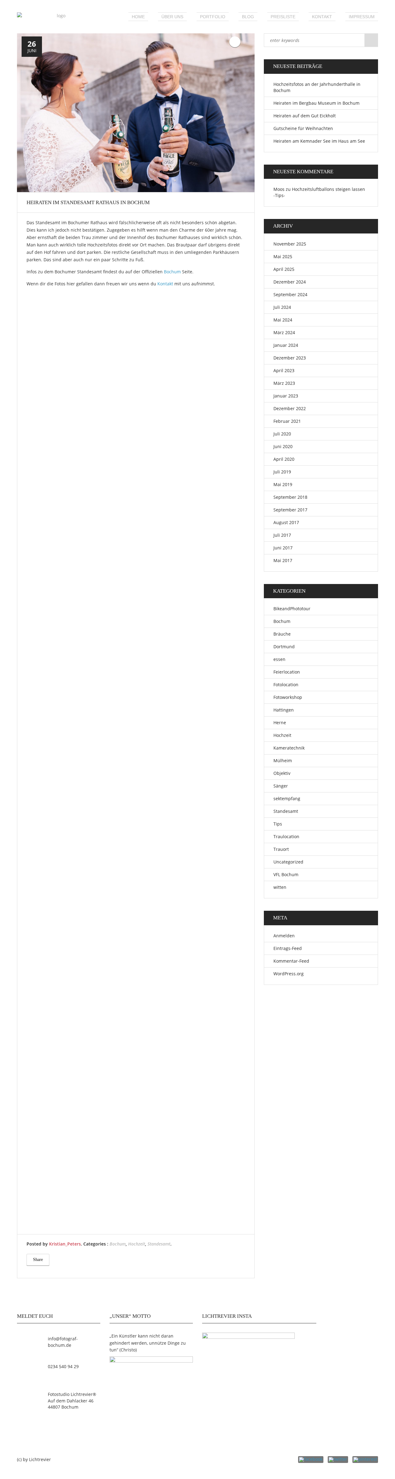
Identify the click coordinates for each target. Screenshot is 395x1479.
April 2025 (283, 269)
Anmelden (284, 936)
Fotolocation (285, 684)
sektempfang (286, 798)
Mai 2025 (282, 256)
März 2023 (284, 383)
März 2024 (284, 332)
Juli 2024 (282, 307)
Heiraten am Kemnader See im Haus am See (319, 141)
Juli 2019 (282, 472)
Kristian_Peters (65, 1244)
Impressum (362, 16)
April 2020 (283, 459)
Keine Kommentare (234, 41)
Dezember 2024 (289, 282)
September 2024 (290, 294)
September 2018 (290, 497)
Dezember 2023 (289, 358)
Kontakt (322, 16)
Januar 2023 (285, 396)
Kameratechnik (289, 748)
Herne (279, 722)
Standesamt (159, 1244)
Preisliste (283, 16)
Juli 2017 (282, 535)
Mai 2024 (282, 320)
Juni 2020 (283, 446)
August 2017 (286, 522)
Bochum (172, 272)
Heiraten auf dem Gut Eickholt (304, 116)
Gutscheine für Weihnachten (303, 128)
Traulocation (286, 836)
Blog (248, 16)
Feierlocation (286, 672)
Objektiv (281, 773)
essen (279, 659)
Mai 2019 (282, 484)
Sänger (280, 786)
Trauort (281, 849)
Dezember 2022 (289, 408)
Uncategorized (288, 862)
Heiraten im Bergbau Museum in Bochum (316, 103)
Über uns (172, 16)
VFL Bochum (285, 874)
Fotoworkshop (287, 697)
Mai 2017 (282, 560)
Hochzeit (136, 1244)
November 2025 (289, 244)
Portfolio (212, 16)
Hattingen (283, 710)
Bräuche (282, 634)
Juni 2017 (283, 548)
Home (138, 16)
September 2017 (290, 510)
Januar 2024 (285, 345)
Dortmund (284, 646)
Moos (279, 189)
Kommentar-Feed (291, 961)
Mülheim (282, 760)
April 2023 (283, 370)
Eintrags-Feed (287, 948)
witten (279, 887)
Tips (277, 824)
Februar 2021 (287, 421)
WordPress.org (288, 974)
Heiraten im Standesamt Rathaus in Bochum (88, 202)
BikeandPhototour (291, 608)
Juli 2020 (282, 434)
